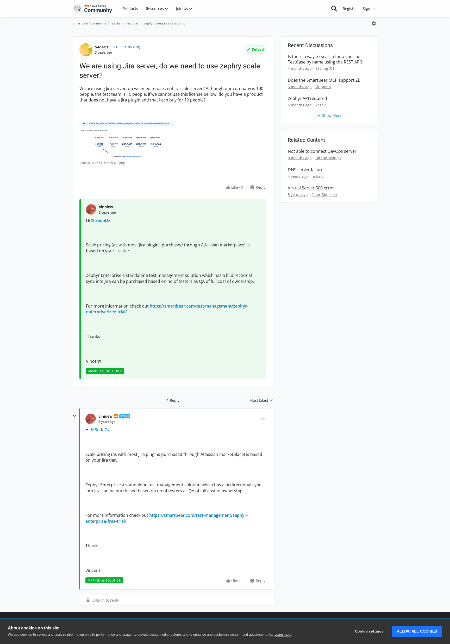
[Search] (334, 8)
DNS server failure (305, 170)
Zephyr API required (307, 98)
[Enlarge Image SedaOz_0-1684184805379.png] (131, 140)
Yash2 (320, 105)
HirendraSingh (328, 157)
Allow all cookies (417, 631)
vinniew (106, 206)
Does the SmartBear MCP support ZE (324, 80)
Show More (332, 115)
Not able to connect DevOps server (322, 151)
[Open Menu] (373, 23)
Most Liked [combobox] (261, 400)
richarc (317, 176)
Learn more (282, 634)
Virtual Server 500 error (311, 188)
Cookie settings (369, 631)
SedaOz (101, 46)
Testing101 (324, 68)
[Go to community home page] (92, 8)
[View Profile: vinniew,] (91, 209)
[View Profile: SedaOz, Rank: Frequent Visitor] (85, 49)
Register (350, 8)
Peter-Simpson (324, 194)
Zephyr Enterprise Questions (164, 23)
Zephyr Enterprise (125, 23)
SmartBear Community (89, 23)
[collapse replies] (74, 416)
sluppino (323, 86)
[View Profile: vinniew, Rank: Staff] (90, 419)
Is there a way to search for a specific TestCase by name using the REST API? (325, 59)
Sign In (369, 8)
